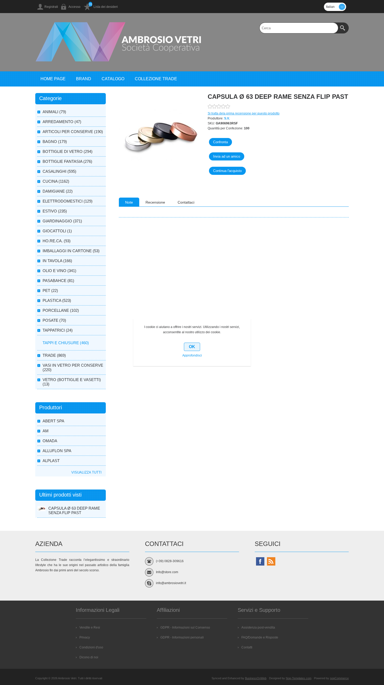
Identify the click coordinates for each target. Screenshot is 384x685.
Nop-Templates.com (298, 678)
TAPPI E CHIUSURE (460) (66, 343)
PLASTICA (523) (57, 300)
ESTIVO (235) (55, 211)
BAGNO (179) (55, 141)
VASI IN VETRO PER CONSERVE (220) (73, 367)
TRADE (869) (54, 355)
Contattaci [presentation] (186, 202)
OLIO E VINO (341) (59, 270)
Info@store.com (167, 572)
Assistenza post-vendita (258, 627)
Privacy (84, 637)
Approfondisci (192, 355)
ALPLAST (51, 460)
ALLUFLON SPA (57, 450)
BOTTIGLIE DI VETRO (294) (67, 151)
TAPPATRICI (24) (58, 330)
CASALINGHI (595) (59, 171)
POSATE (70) (54, 320)
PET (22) (50, 290)
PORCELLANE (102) (61, 310)
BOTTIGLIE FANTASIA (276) (67, 161)
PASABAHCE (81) (58, 280)
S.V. (227, 118)
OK (192, 346)
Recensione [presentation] (155, 202)
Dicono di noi (88, 657)
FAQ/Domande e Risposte (259, 637)
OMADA (50, 441)
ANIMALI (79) (54, 112)
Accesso (74, 7)
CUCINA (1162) (56, 181)
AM (46, 431)
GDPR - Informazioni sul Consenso (185, 627)
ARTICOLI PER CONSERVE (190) (73, 131)
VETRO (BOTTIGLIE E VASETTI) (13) (72, 381)
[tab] (129, 202)
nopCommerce (339, 678)
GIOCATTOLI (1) (57, 231)
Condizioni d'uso (91, 647)
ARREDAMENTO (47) (62, 121)
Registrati (51, 7)
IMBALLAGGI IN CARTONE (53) (71, 251)
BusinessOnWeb (255, 678)
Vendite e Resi (89, 627)
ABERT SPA (53, 421)
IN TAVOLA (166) (57, 260)
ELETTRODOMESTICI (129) (67, 201)
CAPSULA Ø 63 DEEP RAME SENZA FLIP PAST (74, 510)
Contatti (246, 647)
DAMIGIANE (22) (58, 191)
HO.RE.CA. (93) (57, 241)
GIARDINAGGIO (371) (62, 221)
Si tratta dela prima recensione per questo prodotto (244, 113)
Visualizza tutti (86, 472)
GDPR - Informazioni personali (182, 637)
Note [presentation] (129, 202)
